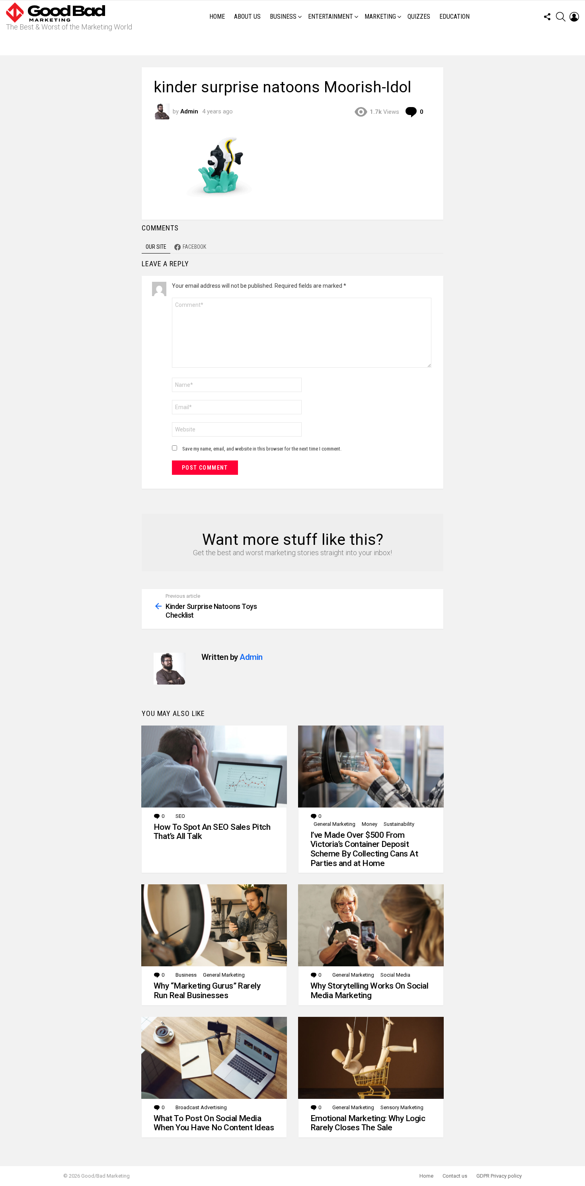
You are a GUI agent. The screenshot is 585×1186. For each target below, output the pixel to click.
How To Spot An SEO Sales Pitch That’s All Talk (212, 831)
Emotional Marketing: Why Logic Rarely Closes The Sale (367, 1123)
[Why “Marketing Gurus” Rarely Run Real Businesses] (214, 925)
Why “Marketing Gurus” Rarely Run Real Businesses (207, 990)
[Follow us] (547, 17)
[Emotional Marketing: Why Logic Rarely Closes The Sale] (371, 1058)
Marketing (380, 16)
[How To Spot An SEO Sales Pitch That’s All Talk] (214, 767)
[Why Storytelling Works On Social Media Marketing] (371, 925)
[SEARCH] (561, 17)
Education (454, 16)
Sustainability (399, 824)
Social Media (395, 975)
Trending (294, 44)
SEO (180, 816)
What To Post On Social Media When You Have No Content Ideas (214, 1123)
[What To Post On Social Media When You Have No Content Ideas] (214, 1058)
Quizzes (419, 16)
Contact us (455, 1176)
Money (369, 824)
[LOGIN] (574, 17)
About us (247, 16)
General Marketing (334, 824)
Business (283, 16)
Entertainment (330, 16)
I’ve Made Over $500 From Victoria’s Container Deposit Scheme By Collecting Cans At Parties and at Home (364, 849)
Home (217, 16)
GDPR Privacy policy (499, 1176)
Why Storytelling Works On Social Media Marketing (369, 990)
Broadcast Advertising (201, 1107)
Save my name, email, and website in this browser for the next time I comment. (261, 449)
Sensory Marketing (401, 1107)
